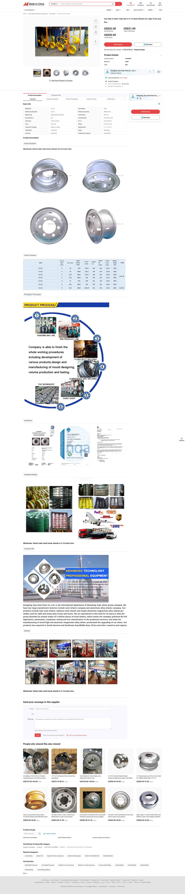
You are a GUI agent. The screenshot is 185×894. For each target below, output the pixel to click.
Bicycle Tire (40, 856)
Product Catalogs (50, 833)
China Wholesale (84, 880)
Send (37, 735)
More (24, 873)
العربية (102, 882)
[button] (120, 99)
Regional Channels (115, 880)
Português (60, 882)
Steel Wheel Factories (31, 865)
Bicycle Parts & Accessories (55, 856)
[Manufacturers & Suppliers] (33, 4)
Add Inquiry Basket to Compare (61, 80)
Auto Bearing (28, 856)
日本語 (113, 882)
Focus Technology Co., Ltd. (80, 886)
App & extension (138, 10)
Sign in (160, 5)
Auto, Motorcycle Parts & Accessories (38, 13)
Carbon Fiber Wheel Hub (92, 856)
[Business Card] (159, 103)
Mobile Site (134, 880)
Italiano (83, 882)
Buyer (117, 10)
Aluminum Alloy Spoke (74, 856)
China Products (55, 880)
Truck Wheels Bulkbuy (43, 870)
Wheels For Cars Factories (66, 865)
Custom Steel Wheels (105, 865)
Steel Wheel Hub (108, 856)
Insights (141, 880)
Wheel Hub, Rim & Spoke (63, 13)
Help (127, 10)
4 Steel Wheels (119, 865)
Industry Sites (104, 880)
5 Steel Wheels (132, 865)
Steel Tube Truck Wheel (30, 837)
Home (24, 13)
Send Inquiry (118, 44)
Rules (160, 10)
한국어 (108, 882)
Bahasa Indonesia (146, 882)
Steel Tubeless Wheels (64, 837)
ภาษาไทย (124, 882)
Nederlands (96, 882)
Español (53, 882)
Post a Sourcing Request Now (77, 735)
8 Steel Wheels (144, 865)
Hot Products (45, 880)
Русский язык (75, 882)
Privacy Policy (121, 886)
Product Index (125, 880)
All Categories (30, 10)
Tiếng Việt (136, 882)
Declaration (112, 886)
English (47, 882)
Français (67, 882)
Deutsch (89, 882)
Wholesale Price (95, 880)
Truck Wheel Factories (47, 865)
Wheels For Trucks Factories (86, 865)
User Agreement (103, 886)
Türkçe (130, 882)
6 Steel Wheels (29, 870)
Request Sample (139, 49)
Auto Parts (52, 13)
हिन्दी (118, 882)
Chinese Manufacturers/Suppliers (69, 880)
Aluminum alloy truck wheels (100, 837)
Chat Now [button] (149, 44)
